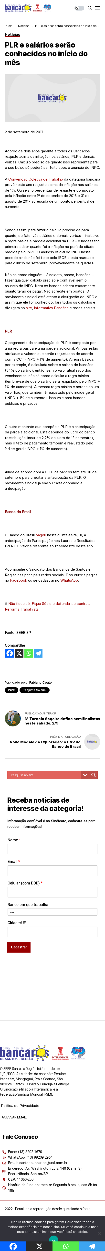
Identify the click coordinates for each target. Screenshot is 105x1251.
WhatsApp (69, 580)
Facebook (18, 580)
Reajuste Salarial (34, 690)
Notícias (23, 26)
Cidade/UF (17, 922)
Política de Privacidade (20, 1105)
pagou (41, 535)
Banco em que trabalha (28, 904)
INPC (11, 690)
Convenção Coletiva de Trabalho (35, 179)
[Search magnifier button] (93, 775)
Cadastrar (19, 947)
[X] (19, 653)
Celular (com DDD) (25, 883)
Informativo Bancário (51, 308)
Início (8, 26)
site (29, 308)
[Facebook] (9, 653)
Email (14, 861)
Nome (14, 840)
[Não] (98, 1233)
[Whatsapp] (28, 653)
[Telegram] (38, 653)
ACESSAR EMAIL (14, 1117)
